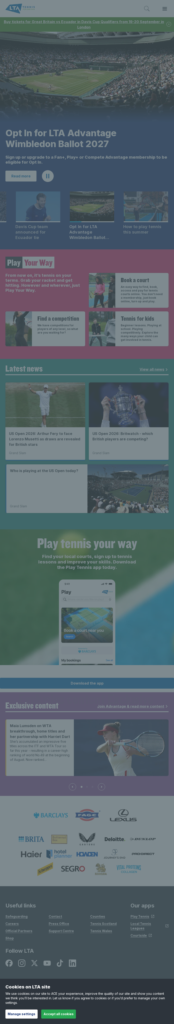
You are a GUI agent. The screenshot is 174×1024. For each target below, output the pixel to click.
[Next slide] (101, 786)
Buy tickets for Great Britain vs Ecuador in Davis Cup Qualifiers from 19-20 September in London (84, 24)
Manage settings (21, 1014)
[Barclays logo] (51, 815)
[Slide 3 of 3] (92, 787)
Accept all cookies (59, 1014)
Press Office (59, 924)
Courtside (138, 935)
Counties (97, 916)
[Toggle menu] (165, 8)
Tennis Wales (101, 931)
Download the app (87, 683)
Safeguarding (16, 916)
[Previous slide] (72, 786)
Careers (12, 924)
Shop (9, 938)
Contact (55, 916)
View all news (152, 369)
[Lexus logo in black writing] (123, 815)
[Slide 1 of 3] (81, 787)
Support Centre (61, 931)
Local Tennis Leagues (140, 926)
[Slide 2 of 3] (87, 787)
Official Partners (18, 931)
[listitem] (31, 839)
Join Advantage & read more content (130, 706)
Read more (21, 176)
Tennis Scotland (103, 924)
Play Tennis (139, 916)
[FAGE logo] (87, 815)
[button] (48, 176)
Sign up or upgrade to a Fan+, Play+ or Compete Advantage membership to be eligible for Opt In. (86, 160)
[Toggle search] (147, 9)
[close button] (169, 24)
